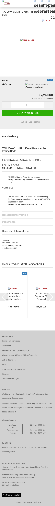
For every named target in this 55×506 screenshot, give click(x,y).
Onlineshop (18, 502)
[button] (6, 105)
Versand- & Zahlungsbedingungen (16, 350)
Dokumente (9, 221)
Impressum (6, 346)
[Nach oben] (47, 502)
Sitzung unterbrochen (11, 341)
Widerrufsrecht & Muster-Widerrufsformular (20, 355)
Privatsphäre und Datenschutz (14, 369)
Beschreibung (10, 136)
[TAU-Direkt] (5, 3)
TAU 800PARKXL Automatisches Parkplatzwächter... (14, 296)
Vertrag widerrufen (11, 495)
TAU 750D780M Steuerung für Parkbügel (41, 296)
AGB (4, 365)
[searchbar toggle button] (37, 3)
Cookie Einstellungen (10, 378)
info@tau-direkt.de (11, 485)
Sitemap (5, 374)
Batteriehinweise (9, 360)
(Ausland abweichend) (34, 87)
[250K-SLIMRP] (27, 40)
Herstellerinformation (15, 214)
